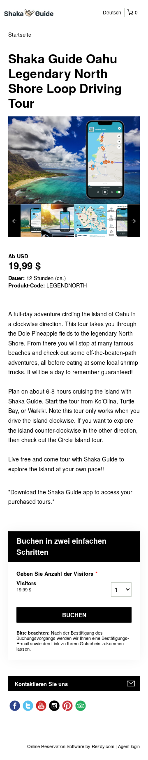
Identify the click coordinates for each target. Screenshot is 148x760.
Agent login (129, 746)
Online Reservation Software (55, 746)
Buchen (74, 615)
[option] (24, 220)
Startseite (19, 34)
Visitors (26, 586)
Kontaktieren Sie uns (41, 684)
